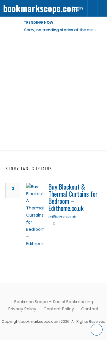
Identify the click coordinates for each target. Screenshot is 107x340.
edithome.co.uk (62, 216)
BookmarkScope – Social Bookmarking (53, 302)
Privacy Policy (22, 309)
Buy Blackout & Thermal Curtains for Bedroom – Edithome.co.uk (72, 197)
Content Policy (58, 309)
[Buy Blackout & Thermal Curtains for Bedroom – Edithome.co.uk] (35, 215)
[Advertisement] (53, 93)
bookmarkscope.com (40, 8)
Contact (90, 309)
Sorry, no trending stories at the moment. (64, 30)
